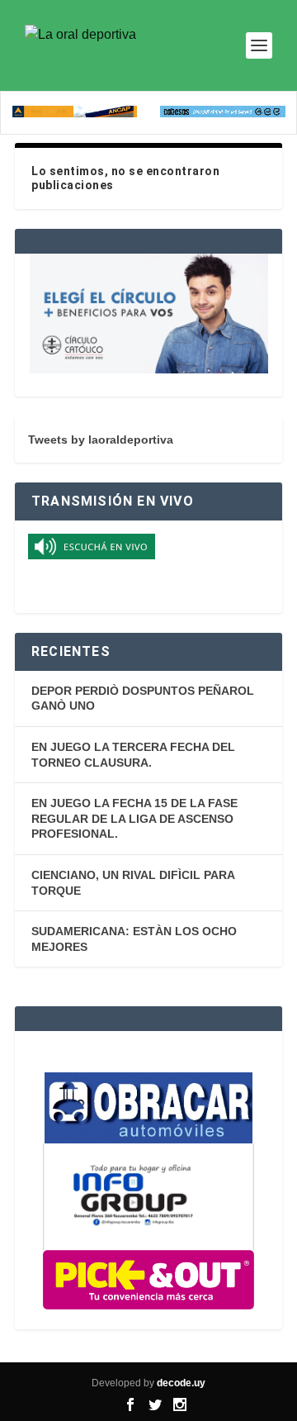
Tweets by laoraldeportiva (100, 439)
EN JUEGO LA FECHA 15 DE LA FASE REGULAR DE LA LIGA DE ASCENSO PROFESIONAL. (134, 818)
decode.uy (181, 1383)
